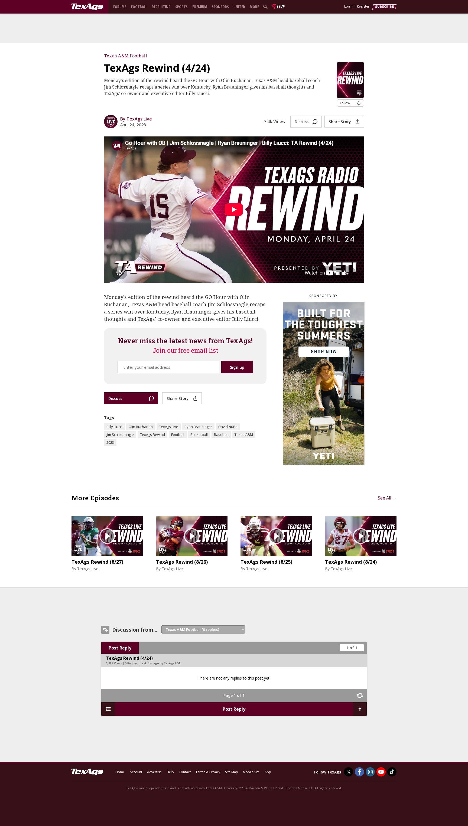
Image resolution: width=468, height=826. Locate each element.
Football (139, 6)
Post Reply (120, 648)
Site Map (231, 772)
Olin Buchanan (141, 426)
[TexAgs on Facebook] (359, 771)
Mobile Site (251, 772)
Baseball (221, 434)
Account (136, 772)
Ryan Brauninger (198, 426)
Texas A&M (244, 434)
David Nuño (228, 426)
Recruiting (161, 6)
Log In (348, 6)
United (239, 6)
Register (363, 6)
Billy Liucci (114, 426)
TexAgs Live (168, 426)
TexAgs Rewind (152, 434)
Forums (119, 6)
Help (170, 772)
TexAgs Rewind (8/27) (97, 562)
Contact (185, 772)
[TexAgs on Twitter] (348, 771)
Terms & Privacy (208, 772)
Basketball (199, 434)
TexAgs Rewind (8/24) (351, 562)
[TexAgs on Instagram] (370, 771)
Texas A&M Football (125, 55)
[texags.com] (87, 7)
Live (280, 6)
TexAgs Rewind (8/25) (266, 562)
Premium (199, 6)
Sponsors (220, 6)
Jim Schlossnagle (120, 434)
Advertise (154, 772)
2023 (110, 442)
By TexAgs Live (136, 119)
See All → (387, 498)
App (268, 772)
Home (120, 772)
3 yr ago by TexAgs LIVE (164, 663)
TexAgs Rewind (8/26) (182, 562)
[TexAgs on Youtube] (381, 771)
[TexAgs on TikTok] (391, 771)
